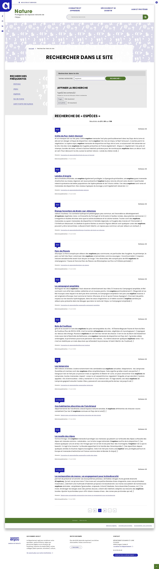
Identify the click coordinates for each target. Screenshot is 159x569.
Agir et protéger (139, 9)
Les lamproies (62, 366)
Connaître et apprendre (75, 9)
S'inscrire (75, 547)
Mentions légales (111, 525)
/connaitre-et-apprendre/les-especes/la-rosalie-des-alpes (79, 455)
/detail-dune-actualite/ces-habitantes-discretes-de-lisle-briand (81, 415)
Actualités (62, 103)
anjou (15, 89)
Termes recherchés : (66, 78)
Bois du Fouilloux (63, 326)
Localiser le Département (122, 546)
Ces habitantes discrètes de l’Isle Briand (75, 406)
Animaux (17, 84)
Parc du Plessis (62, 251)
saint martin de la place (23, 104)
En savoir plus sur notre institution (39, 553)
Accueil (31, 48)
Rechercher (114, 78)
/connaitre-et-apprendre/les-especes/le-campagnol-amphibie (80, 305)
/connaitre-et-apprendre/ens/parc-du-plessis (75, 265)
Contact (75, 520)
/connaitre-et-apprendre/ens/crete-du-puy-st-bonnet (77, 155)
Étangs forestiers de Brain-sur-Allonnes (75, 211)
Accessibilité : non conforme (143, 525)
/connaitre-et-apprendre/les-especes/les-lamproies (77, 385)
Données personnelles (125, 525)
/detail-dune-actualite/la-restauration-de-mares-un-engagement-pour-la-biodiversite (88, 495)
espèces (16, 94)
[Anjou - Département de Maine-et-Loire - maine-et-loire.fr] (6, 6)
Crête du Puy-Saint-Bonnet (69, 136)
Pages (60, 99)
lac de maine (18, 99)
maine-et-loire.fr (14, 543)
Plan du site (83, 520)
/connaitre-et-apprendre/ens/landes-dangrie (75, 190)
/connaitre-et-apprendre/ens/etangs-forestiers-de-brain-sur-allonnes (83, 230)
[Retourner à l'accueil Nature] (32, 11)
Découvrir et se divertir (108, 9)
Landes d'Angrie (63, 176)
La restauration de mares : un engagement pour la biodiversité (87, 476)
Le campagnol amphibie (67, 286)
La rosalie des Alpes (65, 436)
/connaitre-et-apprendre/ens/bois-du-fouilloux (75, 345)
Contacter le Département (125, 555)
